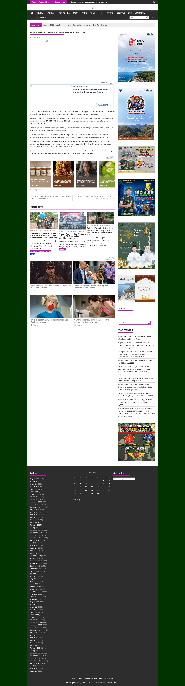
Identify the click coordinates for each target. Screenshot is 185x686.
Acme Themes (113, 682)
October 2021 (35, 627)
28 (92, 493)
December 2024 (36, 530)
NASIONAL (50, 13)
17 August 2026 (36, 230)
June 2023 (33, 576)
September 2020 (36, 661)
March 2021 (34, 645)
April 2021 (33, 643)
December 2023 (36, 561)
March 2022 (34, 615)
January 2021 (35, 650)
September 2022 (36, 599)
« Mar (74, 500)
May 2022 (33, 609)
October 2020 (35, 658)
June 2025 (33, 515)
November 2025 (36, 502)
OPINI (130, 13)
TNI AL (92, 13)
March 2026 (34, 492)
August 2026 (34, 479)
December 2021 (36, 622)
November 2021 (36, 625)
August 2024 (34, 540)
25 (75, 493)
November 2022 (36, 594)
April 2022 (33, 612)
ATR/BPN (109, 13)
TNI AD (84, 13)
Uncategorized (36, 190)
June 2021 (33, 638)
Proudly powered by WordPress (78, 682)
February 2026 (35, 494)
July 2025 (33, 512)
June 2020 (33, 668)
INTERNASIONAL (64, 13)
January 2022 (35, 620)
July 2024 (33, 543)
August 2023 (34, 571)
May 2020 (33, 671)
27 (86, 493)
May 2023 (33, 579)
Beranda (40, 13)
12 (80, 487)
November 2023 (36, 563)
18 (75, 490)
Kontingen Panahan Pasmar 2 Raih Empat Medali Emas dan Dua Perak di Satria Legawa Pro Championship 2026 (135, 354)
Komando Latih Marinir (37, 251)
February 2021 (35, 648)
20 (86, 490)
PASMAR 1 (62, 249)
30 (103, 493)
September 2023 (36, 568)
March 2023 (34, 584)
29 (98, 493)
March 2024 (34, 553)
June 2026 (33, 484)
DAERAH (76, 13)
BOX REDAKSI (41, 17)
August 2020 (34, 663)
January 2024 (35, 558)
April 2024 (33, 550)
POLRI (101, 13)
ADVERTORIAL (140, 13)
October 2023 (35, 566)
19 (80, 490)
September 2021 (36, 630)
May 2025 (33, 517)
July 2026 (33, 481)
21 (92, 490)
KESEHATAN (120, 13)
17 (109, 487)
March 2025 (34, 522)
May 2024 (33, 548)
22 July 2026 (92, 225)
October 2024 (35, 535)
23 (103, 490)
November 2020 (36, 656)
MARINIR (48, 251)
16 (103, 487)
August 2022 (34, 602)
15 (98, 487)
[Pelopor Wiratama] (32, 12)
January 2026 (35, 497)
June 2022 (33, 607)
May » (79, 500)
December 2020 (36, 653)
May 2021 (33, 640)
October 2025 (35, 504)
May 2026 (33, 486)
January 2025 (35, 527)
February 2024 (35, 556)
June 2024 (33, 545)
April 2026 (33, 489)
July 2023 (33, 574)
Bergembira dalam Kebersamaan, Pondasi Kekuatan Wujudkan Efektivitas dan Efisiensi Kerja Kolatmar (136, 345)
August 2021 (34, 632)
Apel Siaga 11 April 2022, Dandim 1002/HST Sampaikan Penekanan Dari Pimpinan (95, 197)
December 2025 (36, 499)
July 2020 (33, 666)
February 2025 (35, 525)
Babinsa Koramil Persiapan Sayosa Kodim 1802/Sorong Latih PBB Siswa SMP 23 (51, 197)
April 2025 (33, 520)
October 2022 (35, 597)
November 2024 (36, 533)
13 (86, 487)
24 (109, 490)
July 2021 (33, 635)
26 (80, 493)
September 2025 (36, 507)
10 (109, 483)
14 (92, 487)
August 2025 (34, 509)
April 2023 (33, 581)
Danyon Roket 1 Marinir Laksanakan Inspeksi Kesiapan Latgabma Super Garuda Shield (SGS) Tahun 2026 (135, 387)
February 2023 (35, 586)
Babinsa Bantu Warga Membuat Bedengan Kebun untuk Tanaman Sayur (95, 2)
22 (98, 490)
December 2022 (36, 591)
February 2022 (35, 617)
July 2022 (33, 604)
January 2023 (35, 589)
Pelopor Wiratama (49, 230)
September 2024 (36, 538)
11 (75, 487)
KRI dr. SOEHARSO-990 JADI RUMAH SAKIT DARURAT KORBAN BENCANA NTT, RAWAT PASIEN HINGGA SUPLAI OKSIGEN (134, 369)
